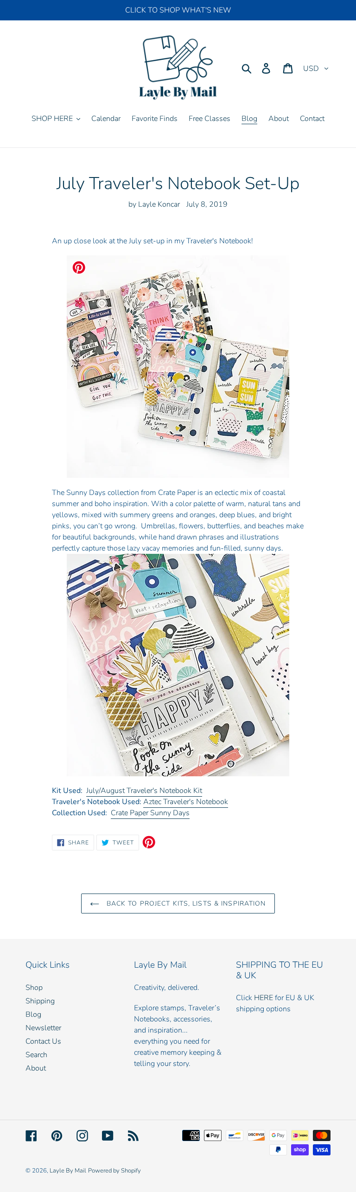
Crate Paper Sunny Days (150, 813)
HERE (263, 998)
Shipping (40, 1001)
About (35, 1068)
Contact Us (43, 1041)
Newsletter (43, 1028)
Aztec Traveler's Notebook (185, 802)
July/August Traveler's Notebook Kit (144, 791)
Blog (33, 1014)
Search (36, 1055)
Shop (34, 988)
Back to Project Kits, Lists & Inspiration (185, 903)
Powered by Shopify (114, 1171)
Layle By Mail (68, 1171)
